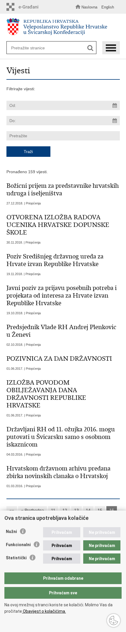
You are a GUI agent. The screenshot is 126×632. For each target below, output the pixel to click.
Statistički (16, 557)
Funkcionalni (18, 544)
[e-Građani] (24, 7)
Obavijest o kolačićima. (44, 611)
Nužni (11, 531)
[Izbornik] (111, 47)
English (107, 7)
